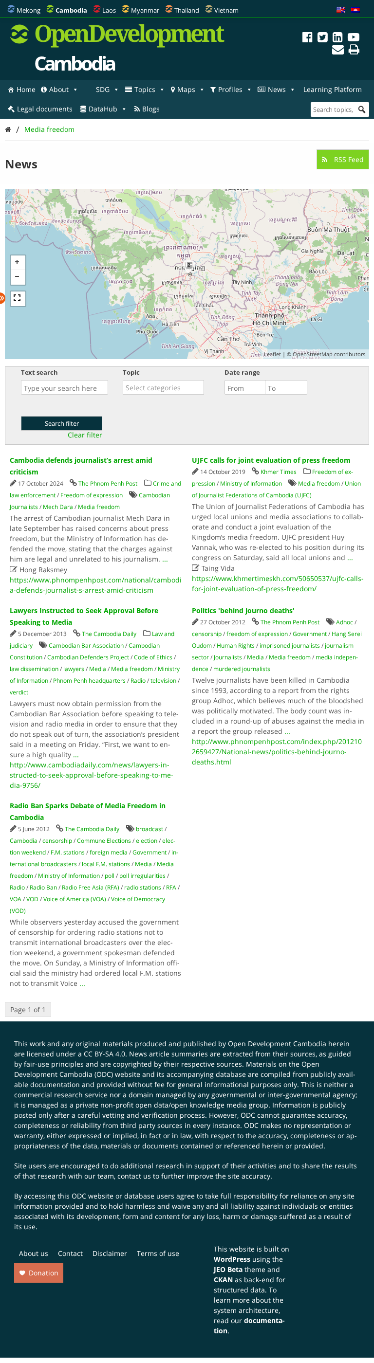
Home (26, 89)
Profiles (230, 89)
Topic (131, 372)
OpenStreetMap (313, 354)
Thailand (186, 10)
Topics (144, 89)
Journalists (228, 657)
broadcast (149, 829)
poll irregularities (142, 876)
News (277, 89)
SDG (103, 89)
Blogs (151, 108)
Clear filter (85, 435)
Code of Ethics (153, 657)
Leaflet (272, 354)
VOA (15, 899)
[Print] (354, 50)
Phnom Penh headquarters (89, 680)
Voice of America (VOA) (74, 899)
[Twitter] (323, 38)
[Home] (8, 129)
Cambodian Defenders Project (88, 657)
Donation (43, 1272)
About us (33, 1253)
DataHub (103, 108)
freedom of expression (257, 634)
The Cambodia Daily (109, 634)
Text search (39, 372)
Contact (70, 1253)
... (165, 558)
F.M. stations (68, 852)
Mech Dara (58, 507)
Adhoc (344, 622)
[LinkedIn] (338, 38)
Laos (109, 10)
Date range (242, 372)
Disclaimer (110, 1253)
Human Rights (236, 645)
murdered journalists (241, 669)
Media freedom (49, 129)
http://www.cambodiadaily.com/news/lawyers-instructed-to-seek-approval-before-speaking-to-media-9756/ (91, 775)
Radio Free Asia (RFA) (90, 887)
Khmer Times (279, 472)
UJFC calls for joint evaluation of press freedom (271, 460)
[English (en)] (341, 10)
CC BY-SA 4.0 (104, 1053)
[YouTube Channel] (353, 38)
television (163, 680)
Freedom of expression (91, 495)
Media (97, 669)
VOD (32, 899)
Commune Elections (104, 840)
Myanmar (145, 10)
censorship (207, 634)
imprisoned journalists (290, 645)
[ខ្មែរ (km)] (355, 10)
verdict (19, 692)
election (146, 840)
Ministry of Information (251, 483)
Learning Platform (332, 89)
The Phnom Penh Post (107, 483)
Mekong (28, 10)
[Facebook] (307, 38)
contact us (134, 1176)
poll (109, 876)
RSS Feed (348, 159)
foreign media (109, 852)
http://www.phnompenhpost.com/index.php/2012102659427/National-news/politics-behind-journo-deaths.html (277, 751)
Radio (138, 680)
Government (310, 634)
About (59, 89)
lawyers (73, 669)
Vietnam (226, 10)
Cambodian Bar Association (86, 645)
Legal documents (45, 108)
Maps (186, 89)
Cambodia (23, 840)
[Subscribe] (338, 50)
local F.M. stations (106, 864)
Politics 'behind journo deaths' (243, 610)
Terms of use (158, 1253)
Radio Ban (43, 887)
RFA (171, 887)
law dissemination (34, 669)
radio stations (142, 887)
